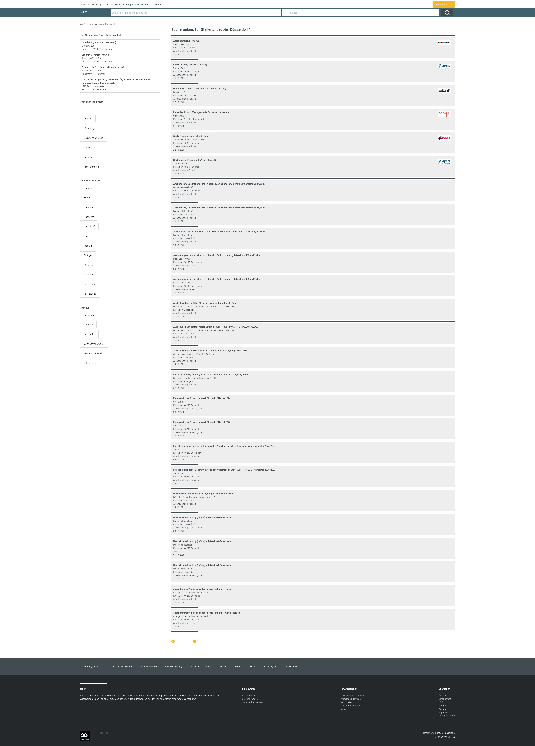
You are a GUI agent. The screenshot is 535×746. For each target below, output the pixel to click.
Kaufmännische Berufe (122, 666)
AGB (441, 702)
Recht (252, 666)
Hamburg (88, 207)
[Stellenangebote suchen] (447, 12)
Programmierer (92, 166)
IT (85, 109)
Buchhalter (89, 334)
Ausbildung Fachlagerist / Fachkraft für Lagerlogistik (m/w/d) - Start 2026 (210, 350)
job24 (82, 24)
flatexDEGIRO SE (181, 44)
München (88, 264)
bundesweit (90, 284)
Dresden (88, 188)
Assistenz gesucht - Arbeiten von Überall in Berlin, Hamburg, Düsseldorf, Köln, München (217, 255)
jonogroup (450, 732)
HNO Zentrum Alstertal (93, 86)
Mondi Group (88, 45)
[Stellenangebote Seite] (173, 642)
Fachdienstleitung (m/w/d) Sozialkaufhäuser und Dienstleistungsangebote (210, 374)
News (343, 708)
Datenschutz (445, 698)
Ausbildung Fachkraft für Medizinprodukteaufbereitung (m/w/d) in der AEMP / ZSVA (215, 327)
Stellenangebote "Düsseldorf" (102, 24)
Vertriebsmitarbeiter (94, 343)
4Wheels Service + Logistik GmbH (189, 139)
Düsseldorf (89, 226)
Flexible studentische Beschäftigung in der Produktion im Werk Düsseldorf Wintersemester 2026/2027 (224, 446)
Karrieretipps (248, 695)
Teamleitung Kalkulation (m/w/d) (99, 42)
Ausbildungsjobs (270, 666)
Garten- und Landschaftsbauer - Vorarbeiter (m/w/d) (199, 88)
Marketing (89, 128)
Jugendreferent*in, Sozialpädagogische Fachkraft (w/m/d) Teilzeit (206, 613)
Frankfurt (88, 245)
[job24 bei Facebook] (101, 733)
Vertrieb (88, 118)
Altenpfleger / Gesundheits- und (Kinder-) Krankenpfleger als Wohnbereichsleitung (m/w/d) (219, 184)
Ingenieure (89, 314)
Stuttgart (88, 255)
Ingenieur (88, 157)
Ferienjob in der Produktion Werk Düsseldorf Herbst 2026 (201, 398)
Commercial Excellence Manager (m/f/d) (103, 67)
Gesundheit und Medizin (201, 666)
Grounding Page (447, 715)
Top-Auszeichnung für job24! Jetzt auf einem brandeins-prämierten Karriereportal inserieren (121, 4)
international (90, 293)
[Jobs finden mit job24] (444, 45)
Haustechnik (90, 147)
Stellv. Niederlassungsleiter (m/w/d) (191, 136)
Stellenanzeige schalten (352, 695)
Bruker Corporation (91, 70)
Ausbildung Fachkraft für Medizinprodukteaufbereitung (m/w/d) (205, 303)
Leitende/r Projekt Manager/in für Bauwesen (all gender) (201, 112)
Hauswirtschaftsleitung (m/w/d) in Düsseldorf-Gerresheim (202, 517)
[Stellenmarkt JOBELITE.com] (87, 733)
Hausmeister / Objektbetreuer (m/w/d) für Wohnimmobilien (203, 493)
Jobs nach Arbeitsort (252, 702)
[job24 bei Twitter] (97, 733)
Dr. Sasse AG (179, 92)
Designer (88, 324)
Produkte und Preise (350, 698)
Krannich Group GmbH (93, 58)
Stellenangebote (250, 698)
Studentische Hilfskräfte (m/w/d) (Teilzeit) (194, 160)
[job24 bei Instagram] (106, 733)
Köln (86, 236)
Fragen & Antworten (350, 705)
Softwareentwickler (94, 353)
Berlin (87, 197)
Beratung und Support (94, 666)
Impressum (444, 712)
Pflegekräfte (90, 363)
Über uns (443, 695)
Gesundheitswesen (93, 137)
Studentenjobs (291, 666)
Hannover (89, 216)
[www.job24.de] (95, 15)
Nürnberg (88, 274)
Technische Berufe (148, 666)
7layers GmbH (180, 68)
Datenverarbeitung (173, 666)
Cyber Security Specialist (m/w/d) (190, 64)
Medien (238, 666)
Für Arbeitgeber (444, 4)
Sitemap (443, 705)
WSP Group (178, 115)
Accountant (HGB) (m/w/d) (186, 41)
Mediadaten (346, 702)
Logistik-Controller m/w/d (95, 54)
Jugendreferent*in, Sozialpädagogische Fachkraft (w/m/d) (202, 589)
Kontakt (442, 708)
